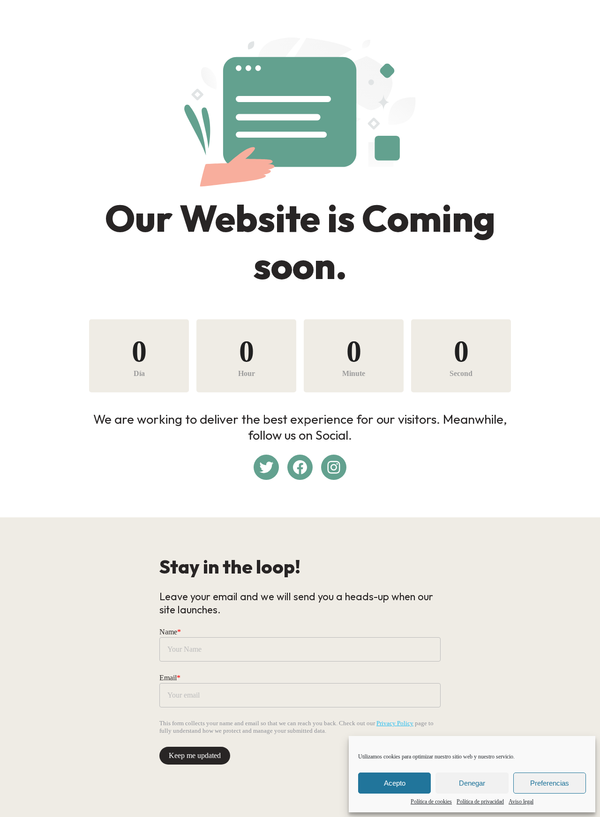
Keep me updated (195, 755)
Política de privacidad (480, 801)
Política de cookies (431, 801)
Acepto (394, 783)
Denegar (472, 783)
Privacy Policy (394, 723)
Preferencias (549, 783)
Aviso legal (521, 801)
